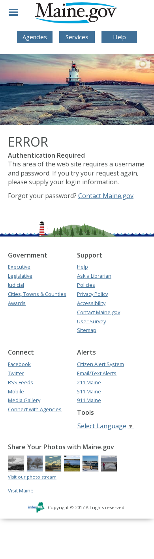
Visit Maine (21, 490)
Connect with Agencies (35, 409)
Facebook (19, 364)
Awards (17, 303)
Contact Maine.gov (105, 195)
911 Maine (89, 400)
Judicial (16, 284)
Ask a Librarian (94, 275)
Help (119, 37)
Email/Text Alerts (96, 373)
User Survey (91, 321)
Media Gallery (24, 400)
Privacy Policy (92, 294)
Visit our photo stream (32, 477)
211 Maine (89, 382)
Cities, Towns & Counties (37, 294)
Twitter (16, 373)
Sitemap (86, 330)
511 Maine (89, 391)
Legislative (20, 275)
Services (77, 37)
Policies (86, 284)
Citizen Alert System (100, 364)
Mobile (16, 391)
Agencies (35, 37)
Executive (19, 266)
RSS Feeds (20, 382)
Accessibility (91, 303)
